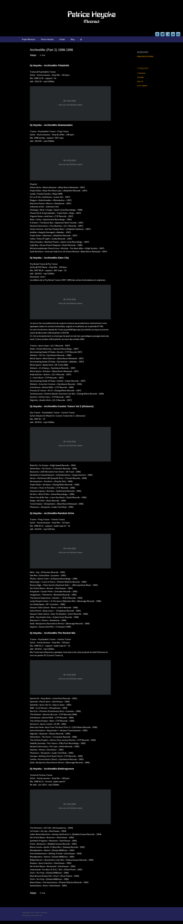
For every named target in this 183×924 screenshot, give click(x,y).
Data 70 (140, 81)
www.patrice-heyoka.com (32, 915)
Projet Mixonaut (28, 39)
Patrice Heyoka (47, 39)
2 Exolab (140, 77)
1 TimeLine (141, 73)
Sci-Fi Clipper (142, 85)
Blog (72, 39)
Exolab (62, 39)
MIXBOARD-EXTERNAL (145, 56)
